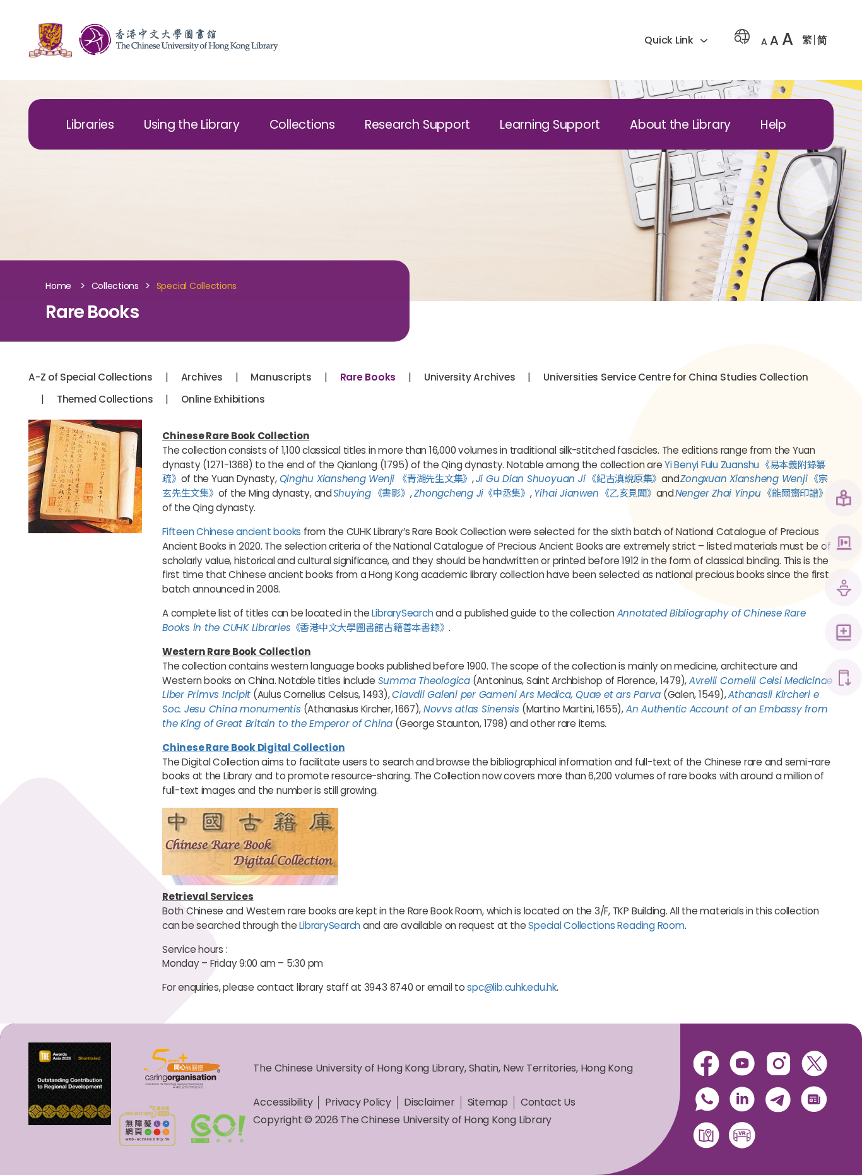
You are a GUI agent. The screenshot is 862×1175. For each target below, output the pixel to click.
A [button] (764, 41)
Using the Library (192, 124)
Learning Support (550, 124)
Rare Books (368, 377)
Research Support (417, 124)
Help (773, 124)
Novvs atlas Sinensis (471, 709)
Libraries (90, 124)
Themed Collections (105, 399)
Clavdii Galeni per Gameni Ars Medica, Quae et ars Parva (526, 694)
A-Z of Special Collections (90, 377)
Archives (202, 377)
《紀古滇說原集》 (567, 478)
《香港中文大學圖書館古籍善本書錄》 (370, 627)
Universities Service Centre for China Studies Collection (675, 377)
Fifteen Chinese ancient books (231, 531)
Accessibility (282, 1102)
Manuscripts (281, 377)
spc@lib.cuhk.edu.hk (511, 987)
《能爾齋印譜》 (751, 493)
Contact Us (548, 1102)
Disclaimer (429, 1102)
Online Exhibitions (223, 399)
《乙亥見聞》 (595, 493)
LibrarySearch (402, 613)
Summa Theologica (424, 680)
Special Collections (196, 286)
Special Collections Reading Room (606, 925)
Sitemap (488, 1102)
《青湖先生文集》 (376, 478)
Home (58, 286)
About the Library (680, 124)
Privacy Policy (358, 1102)
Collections (302, 124)
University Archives (469, 377)
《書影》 (371, 493)
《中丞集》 (472, 493)
